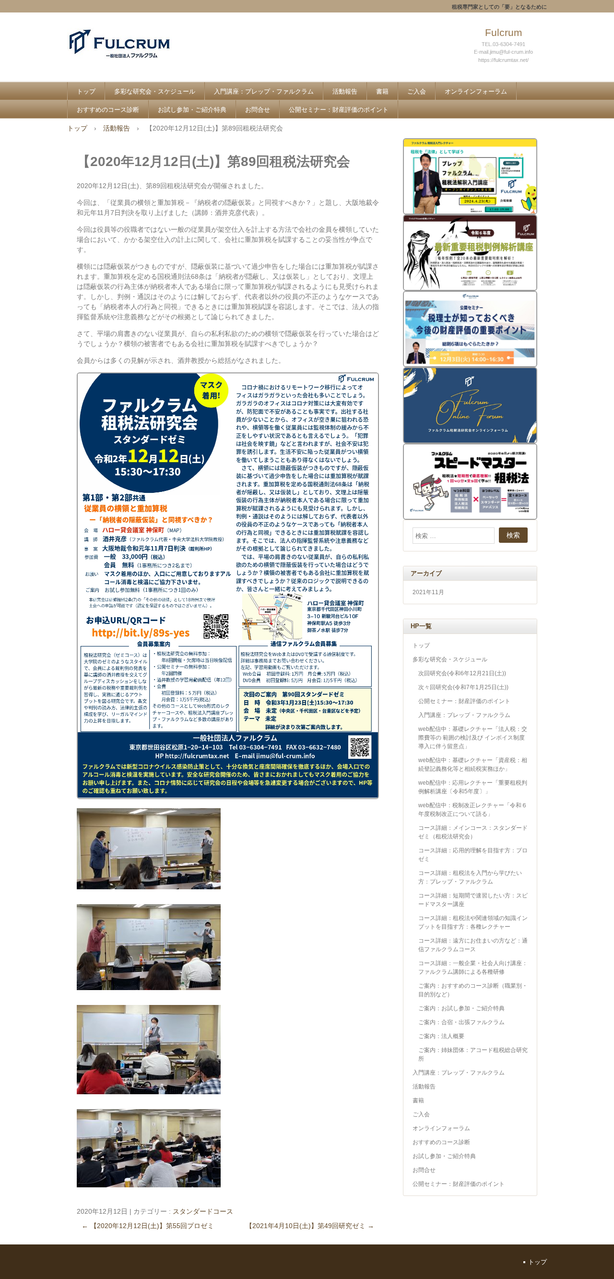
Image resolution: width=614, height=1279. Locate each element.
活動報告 (344, 91)
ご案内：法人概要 (441, 1036)
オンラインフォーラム (476, 91)
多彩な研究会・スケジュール (154, 91)
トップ (86, 91)
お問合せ (257, 109)
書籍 (382, 91)
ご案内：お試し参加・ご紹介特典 (461, 1008)
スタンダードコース (203, 1211)
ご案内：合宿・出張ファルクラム (461, 1022)
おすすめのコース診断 (108, 109)
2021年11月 (428, 592)
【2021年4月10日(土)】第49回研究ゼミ (310, 1226)
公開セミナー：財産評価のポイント (339, 109)
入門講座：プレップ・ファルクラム (264, 91)
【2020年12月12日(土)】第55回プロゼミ (148, 1226)
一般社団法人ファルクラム (137, 53)
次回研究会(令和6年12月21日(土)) (462, 673)
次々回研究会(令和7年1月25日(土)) (463, 687)
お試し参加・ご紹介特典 (192, 109)
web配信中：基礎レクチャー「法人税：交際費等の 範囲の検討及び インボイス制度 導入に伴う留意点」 (472, 738)
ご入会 (416, 91)
